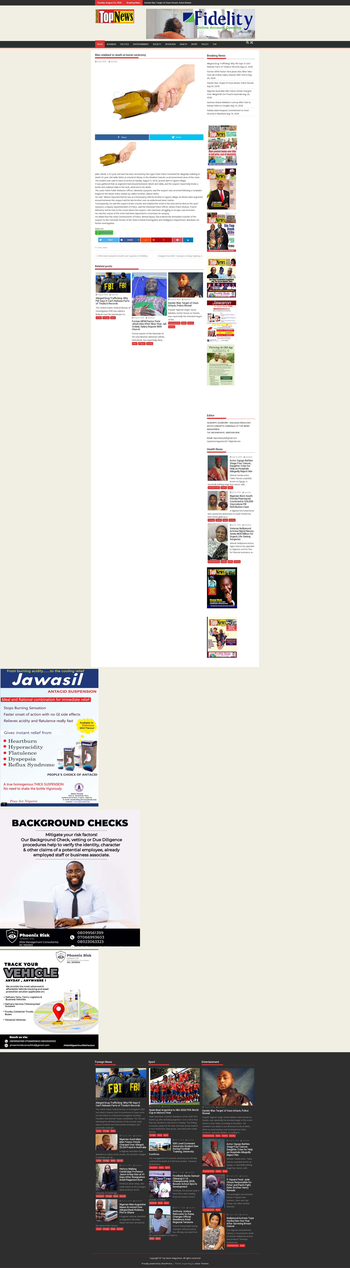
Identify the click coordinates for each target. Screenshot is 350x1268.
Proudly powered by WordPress (157, 1263)
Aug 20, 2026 (139, 318)
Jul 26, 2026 (236, 492)
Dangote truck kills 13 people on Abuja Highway (179, 256)
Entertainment (141, 44)
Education (100, 1196)
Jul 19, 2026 (155, 1106)
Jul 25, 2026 (236, 525)
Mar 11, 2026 (180, 1207)
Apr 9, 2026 (179, 1140)
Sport (194, 44)
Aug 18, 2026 (237, 457)
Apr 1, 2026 (179, 1172)
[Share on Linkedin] (188, 240)
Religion (142, 343)
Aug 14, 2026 (126, 1201)
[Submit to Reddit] (146, 240)
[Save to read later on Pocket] (177, 240)
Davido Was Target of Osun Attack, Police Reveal (230, 82)
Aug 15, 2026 (126, 1165)
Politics (124, 44)
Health (183, 44)
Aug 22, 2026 (102, 294)
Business (111, 44)
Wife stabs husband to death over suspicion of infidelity (122, 256)
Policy (205, 44)
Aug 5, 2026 (233, 1214)
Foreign (106, 318)
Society (157, 44)
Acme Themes (202, 1263)
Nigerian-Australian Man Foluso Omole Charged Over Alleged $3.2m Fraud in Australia (185, 2)
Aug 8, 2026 (233, 1176)
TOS (215, 44)
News (100, 44)
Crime (99, 247)
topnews (114, 61)
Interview (170, 44)
